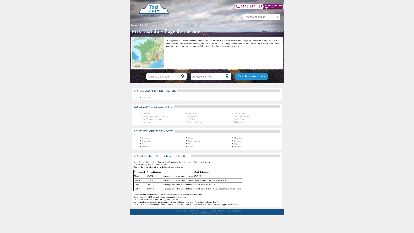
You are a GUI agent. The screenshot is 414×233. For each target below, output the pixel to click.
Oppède (191, 144)
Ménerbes (238, 138)
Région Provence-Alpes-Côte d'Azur (156, 25)
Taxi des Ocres (239, 113)
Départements (193, 211)
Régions (183, 211)
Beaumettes (146, 141)
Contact (219, 211)
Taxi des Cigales (194, 122)
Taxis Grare (146, 97)
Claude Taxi (146, 113)
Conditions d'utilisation (232, 211)
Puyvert (145, 147)
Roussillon (238, 141)
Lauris (190, 147)
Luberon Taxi (239, 122)
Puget (236, 144)
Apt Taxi (191, 119)
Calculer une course (207, 211)
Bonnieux (146, 138)
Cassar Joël (192, 116)
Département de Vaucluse (185, 25)
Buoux (144, 144)
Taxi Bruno (192, 113)
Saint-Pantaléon (194, 141)
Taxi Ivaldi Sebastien (242, 116)
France (134, 25)
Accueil (176, 211)
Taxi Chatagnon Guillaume (152, 119)
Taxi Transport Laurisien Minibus (155, 116)
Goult (190, 138)
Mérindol (237, 147)
